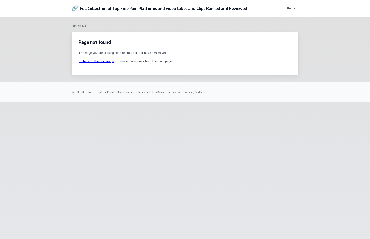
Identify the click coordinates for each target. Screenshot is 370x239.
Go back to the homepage (96, 61)
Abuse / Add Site (195, 92)
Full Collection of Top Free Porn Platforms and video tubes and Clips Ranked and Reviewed (159, 8)
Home (291, 8)
